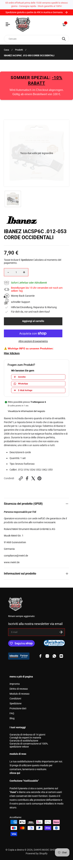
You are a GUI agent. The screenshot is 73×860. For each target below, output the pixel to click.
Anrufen (20, 377)
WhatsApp (23, 383)
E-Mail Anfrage (23, 390)
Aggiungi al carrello (33, 321)
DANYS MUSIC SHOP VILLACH (50, 849)
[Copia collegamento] (21, 478)
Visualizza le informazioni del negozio (26, 411)
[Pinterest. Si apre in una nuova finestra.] (39, 478)
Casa (6, 49)
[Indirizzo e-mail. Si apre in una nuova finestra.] (61, 656)
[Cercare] (63, 39)
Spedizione (27, 259)
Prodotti (19, 49)
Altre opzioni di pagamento (33, 341)
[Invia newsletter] (61, 632)
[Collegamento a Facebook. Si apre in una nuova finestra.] (40, 656)
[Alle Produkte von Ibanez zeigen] (21, 222)
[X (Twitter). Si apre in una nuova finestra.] (33, 478)
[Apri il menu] (8, 25)
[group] (13, 199)
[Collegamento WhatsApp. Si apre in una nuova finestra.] (54, 656)
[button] (36, 153)
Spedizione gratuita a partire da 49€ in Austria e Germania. (34, 12)
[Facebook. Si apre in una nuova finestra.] (27, 478)
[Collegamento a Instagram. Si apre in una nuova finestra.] (47, 656)
